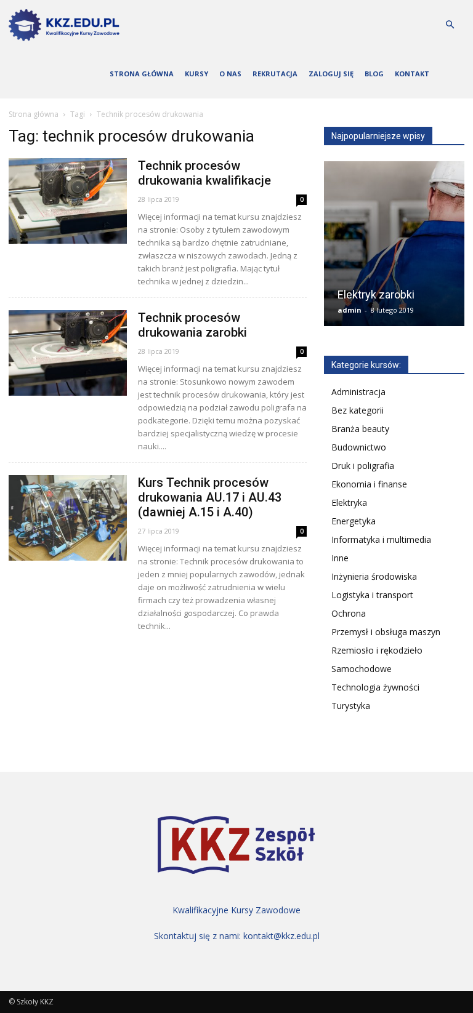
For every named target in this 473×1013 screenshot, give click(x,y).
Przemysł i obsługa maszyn (385, 632)
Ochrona (348, 613)
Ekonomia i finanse (369, 484)
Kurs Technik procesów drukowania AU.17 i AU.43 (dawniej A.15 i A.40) (209, 497)
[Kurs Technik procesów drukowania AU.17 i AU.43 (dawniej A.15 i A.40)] (68, 518)
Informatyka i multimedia (381, 539)
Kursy (196, 73)
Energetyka (353, 521)
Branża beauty (360, 428)
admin (350, 309)
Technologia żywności (375, 687)
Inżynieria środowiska (374, 576)
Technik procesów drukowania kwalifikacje (204, 173)
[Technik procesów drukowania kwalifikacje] (68, 201)
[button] (449, 25)
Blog (374, 73)
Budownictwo (358, 447)
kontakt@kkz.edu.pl (281, 936)
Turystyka (350, 705)
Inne (340, 558)
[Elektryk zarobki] (394, 247)
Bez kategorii (357, 410)
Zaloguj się (331, 73)
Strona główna (142, 73)
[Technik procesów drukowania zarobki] (68, 353)
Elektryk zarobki (376, 294)
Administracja (358, 392)
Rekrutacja (275, 73)
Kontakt (412, 73)
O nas (230, 73)
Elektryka (349, 502)
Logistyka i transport (372, 595)
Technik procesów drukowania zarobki (192, 325)
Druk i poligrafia (362, 465)
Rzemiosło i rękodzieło (376, 650)
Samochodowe (361, 669)
